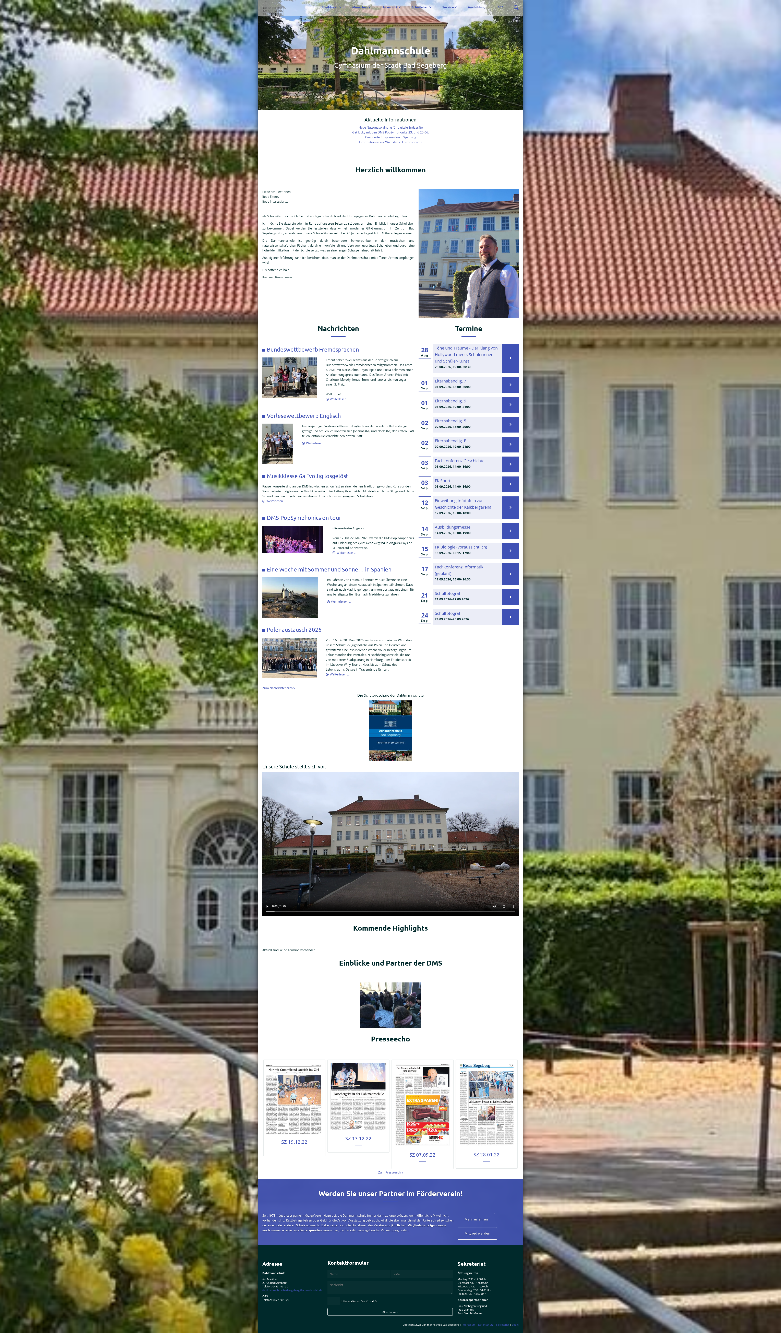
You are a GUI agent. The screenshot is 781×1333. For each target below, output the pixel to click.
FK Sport (442, 480)
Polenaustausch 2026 (294, 629)
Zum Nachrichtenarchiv (278, 688)
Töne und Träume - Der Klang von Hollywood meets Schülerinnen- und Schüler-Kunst (466, 354)
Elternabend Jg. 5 (450, 421)
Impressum (469, 1324)
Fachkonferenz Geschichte (459, 460)
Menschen (360, 7)
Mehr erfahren (476, 1219)
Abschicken (390, 1312)
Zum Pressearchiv (390, 1172)
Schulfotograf (447, 593)
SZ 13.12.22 (358, 1138)
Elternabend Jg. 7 (450, 381)
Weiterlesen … (340, 399)
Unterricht (390, 7)
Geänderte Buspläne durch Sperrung (390, 137)
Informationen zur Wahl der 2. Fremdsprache (390, 142)
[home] (273, 9)
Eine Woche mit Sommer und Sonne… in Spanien (329, 569)
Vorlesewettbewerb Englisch (304, 415)
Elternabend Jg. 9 (450, 401)
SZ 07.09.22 (422, 1155)
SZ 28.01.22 (486, 1154)
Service (448, 7)
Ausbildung (476, 7)
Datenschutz (485, 1324)
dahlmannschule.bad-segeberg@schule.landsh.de (292, 1290)
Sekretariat (502, 1324)
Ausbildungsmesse (452, 527)
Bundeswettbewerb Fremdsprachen (313, 349)
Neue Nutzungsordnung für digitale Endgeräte (391, 127)
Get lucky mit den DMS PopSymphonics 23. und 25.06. (390, 132)
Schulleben (420, 7)
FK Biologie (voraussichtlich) (461, 547)
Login (515, 1324)
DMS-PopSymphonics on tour (304, 517)
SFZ (500, 7)
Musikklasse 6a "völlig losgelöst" (309, 476)
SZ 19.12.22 (294, 1142)
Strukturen (330, 7)
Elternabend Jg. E (450, 441)
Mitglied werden (477, 1233)
